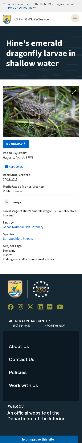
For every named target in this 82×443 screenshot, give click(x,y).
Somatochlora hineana (18, 238)
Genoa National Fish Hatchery (23, 227)
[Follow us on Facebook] (11, 307)
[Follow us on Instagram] (22, 307)
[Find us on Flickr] (51, 307)
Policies (18, 372)
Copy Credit (16, 166)
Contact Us (21, 359)
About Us (19, 346)
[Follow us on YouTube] (61, 307)
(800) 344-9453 (21, 325)
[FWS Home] (7, 19)
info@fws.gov (54, 325)
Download (14, 144)
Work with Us (23, 385)
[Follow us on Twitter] (31, 307)
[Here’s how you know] (41, 6)
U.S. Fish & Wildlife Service (31, 19)
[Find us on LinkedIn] (42, 307)
